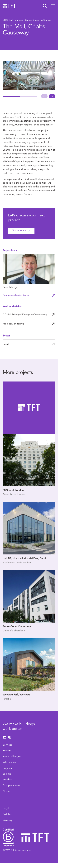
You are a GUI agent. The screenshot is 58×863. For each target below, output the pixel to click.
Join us (7, 773)
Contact (7, 791)
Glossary (7, 820)
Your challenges (12, 756)
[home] (9, 5)
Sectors (7, 750)
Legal (6, 808)
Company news (11, 785)
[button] (53, 5)
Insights (7, 779)
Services (7, 744)
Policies (7, 814)
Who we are (9, 762)
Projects (7, 768)
